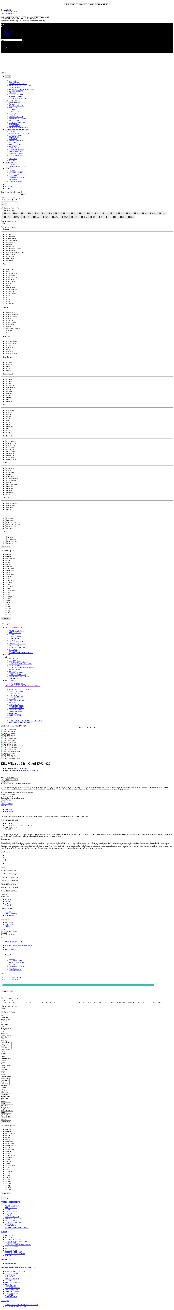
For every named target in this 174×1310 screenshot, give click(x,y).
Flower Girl (10, 246)
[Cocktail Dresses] (9, 1021)
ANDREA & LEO (15, 633)
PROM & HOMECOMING (14, 942)
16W (163, 213)
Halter (9, 470)
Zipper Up (10, 351)
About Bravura (9, 915)
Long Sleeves (11, 522)
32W (75, 217)
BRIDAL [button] (4, 1232)
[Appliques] (5, 1060)
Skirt (8, 295)
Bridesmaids (11, 236)
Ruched (9, 331)
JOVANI (12, 640)
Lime (8, 562)
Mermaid (10, 507)
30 (137, 213)
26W (46, 217)
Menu (3, 72)
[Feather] (4, 1073)
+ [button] (6, 629)
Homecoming (11, 250)
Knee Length (11, 451)
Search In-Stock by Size (11, 208)
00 (16, 213)
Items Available (10, 811)
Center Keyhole (12, 316)
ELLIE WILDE (14, 638)
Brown (9, 607)
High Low (10, 320)
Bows (9, 383)
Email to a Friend (6, 805)
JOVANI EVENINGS (16, 697)
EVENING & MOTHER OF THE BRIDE (19, 945)
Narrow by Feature (10, 227)
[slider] (156, 984)
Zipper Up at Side (12, 353)
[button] (8, 76)
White (9, 615)
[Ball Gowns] (6, 1025)
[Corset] (7, 1039)
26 (121, 213)
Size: (2, 777)
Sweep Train (11, 455)
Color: (3, 779)
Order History (9, 924)
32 (145, 213)
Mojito (9, 556)
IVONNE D (13, 695)
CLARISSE (13, 634)
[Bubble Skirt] (7, 1034)
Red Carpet (10, 258)
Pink (8, 584)
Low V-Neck (11, 476)
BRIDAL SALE (14, 678)
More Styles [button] (5, 1301)
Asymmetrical (11, 443)
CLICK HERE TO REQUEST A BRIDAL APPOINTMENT (87, 4)
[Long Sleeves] (7, 1109)
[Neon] (3, 1055)
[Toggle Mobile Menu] (1, 937)
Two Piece (10, 304)
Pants (8, 285)
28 (129, 213)
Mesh (8, 420)
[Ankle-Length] (5, 1078)
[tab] (89, 640)
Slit (8, 333)
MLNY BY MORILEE (16, 700)
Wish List (8, 29)
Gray (8, 611)
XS (94, 217)
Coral (8, 599)
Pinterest (7, 903)
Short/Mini (10, 453)
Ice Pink (9, 582)
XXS (85, 217)
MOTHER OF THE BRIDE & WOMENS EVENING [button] (19, 1267)
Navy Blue (10, 574)
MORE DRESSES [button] (7, 1259)
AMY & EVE (13, 658)
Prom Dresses (11, 254)
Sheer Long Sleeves (13, 524)
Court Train (10, 447)
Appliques (10, 379)
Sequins (9, 401)
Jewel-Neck (10, 474)
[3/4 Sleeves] (7, 1107)
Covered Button (12, 341)
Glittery (9, 362)
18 (90, 213)
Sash (8, 399)
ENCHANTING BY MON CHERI (20, 664)
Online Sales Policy (7, 804)
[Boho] (6, 1026)
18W (8, 217)
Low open (10, 347)
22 (106, 213)
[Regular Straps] (6, 1116)
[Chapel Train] (5, 1082)
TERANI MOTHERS (16, 711)
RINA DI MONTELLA (16, 706)
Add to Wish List (6, 800)
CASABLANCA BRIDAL (18, 662)
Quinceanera (11, 256)
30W (66, 217)
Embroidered (11, 387)
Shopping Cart (9, 33)
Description (8, 809)
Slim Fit (9, 509)
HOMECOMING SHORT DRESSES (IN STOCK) (25, 721)
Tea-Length (10, 457)
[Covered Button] (6, 1043)
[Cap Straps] (6, 1114)
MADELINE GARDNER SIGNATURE (22, 667)
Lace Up (9, 345)
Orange (9, 597)
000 (7, 213)
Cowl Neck (10, 468)
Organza (9, 422)
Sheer (8, 349)
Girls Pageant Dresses (14, 248)
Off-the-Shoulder (12, 478)
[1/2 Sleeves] (7, 1105)
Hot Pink (10, 586)
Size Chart (4, 802)
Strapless (9, 490)
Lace (8, 395)
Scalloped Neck (12, 484)
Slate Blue (10, 570)
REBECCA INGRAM (16, 673)
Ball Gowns (10, 269)
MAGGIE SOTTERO (16, 669)
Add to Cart (5, 781)
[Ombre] (3, 1057)
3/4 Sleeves (10, 520)
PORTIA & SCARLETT (17, 647)
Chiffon (9, 412)
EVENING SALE (15, 715)
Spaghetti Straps (12, 541)
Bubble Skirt (11, 312)
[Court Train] (5, 1084)
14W (154, 213)
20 (98, 213)
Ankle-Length (11, 441)
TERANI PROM (14, 651)
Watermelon (11, 590)
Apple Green (11, 558)
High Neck (10, 472)
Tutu (8, 302)
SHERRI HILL (14, 649)
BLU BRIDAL (14, 660)
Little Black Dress (12, 277)
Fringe (9, 393)
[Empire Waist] (6, 1098)
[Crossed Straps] (6, 1044)
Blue (8, 572)
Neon (8, 366)
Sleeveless (10, 528)
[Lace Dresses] (6, 1030)
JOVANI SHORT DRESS (17, 644)
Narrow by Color (9, 551)
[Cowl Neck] (6, 1087)
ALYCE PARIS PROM (16, 631)
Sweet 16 (10, 260)
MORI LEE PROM (15, 645)
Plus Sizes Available (13, 329)
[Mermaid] (6, 1100)
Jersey (9, 416)
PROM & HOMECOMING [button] (10, 1202)
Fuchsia (9, 588)
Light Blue (10, 568)
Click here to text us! (7, 14)
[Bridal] (9, 1016)
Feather (9, 389)
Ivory (8, 601)
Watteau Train (11, 459)
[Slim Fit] (6, 1102)
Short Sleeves (11, 526)
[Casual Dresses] (9, 1019)
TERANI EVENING (16, 709)
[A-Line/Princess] (6, 1096)
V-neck (9, 494)
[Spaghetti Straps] (6, 1118)
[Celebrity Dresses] (7, 1035)
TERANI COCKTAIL (16, 708)
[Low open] (6, 1048)
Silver (9, 613)
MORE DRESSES (11, 949)
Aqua (8, 564)
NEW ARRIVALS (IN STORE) (19, 722)
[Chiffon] (4, 1071)
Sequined (10, 426)
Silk (8, 428)
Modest (9, 283)
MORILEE (12, 671)
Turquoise (10, 566)
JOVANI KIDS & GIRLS (17, 684)
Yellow (9, 554)
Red (8, 594)
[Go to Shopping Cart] (1, 24)
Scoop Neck (11, 486)
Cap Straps (10, 537)
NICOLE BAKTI (14, 704)
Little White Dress (12, 279)
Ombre (9, 368)
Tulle (8, 432)
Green (9, 560)
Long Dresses (11, 281)
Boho (8, 271)
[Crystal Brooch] (5, 1066)
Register (7, 35)
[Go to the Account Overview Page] (1, 26)
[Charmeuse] (4, 1069)
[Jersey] (4, 1075)
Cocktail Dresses (12, 240)
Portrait (9, 482)
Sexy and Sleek (12, 289)
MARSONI (12, 699)
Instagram (8, 899)
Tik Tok (7, 901)
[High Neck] (6, 1091)
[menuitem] (89, 29)
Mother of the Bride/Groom (15, 252)
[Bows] (5, 1064)
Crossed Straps (11, 343)
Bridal (9, 234)
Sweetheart (10, 492)
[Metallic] (3, 1053)
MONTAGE (13, 702)
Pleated (9, 327)
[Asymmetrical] (5, 1080)
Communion (11, 242)
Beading (9, 381)
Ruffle (9, 397)
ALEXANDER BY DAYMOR (19, 690)
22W (27, 217)
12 (66, 213)
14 (74, 213)
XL (123, 217)
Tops (8, 300)
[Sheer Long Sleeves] (7, 1110)
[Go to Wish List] (3, 24)
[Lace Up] (6, 1046)
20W (18, 217)
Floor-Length (11, 449)
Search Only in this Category (12, 198)
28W (56, 217)
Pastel (9, 370)
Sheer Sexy (10, 291)
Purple (9, 576)
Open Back (10, 325)
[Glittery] (3, 1052)
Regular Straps (11, 539)
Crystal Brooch (12, 385)
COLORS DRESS (15, 636)
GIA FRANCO (14, 693)
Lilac (8, 578)
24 (114, 213)
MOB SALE (13, 713)
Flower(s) (10, 391)
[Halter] (6, 1089)
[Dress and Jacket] (6, 1028)
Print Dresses (11, 287)
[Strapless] (6, 1119)
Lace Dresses (11, 275)
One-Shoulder (11, 480)
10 (58, 213)
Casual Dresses (12, 238)
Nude (8, 603)
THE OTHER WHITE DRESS (19, 676)
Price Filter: (7, 200)
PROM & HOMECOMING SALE (21, 653)
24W (37, 217)
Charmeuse (10, 410)
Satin (8, 424)
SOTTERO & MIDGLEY (17, 675)
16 (82, 213)
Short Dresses (11, 293)
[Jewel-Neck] (6, 1093)
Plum (8, 592)
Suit (8, 298)
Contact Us (8, 912)
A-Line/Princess (12, 503)
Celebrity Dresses (12, 314)
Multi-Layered (11, 322)
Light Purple (11, 580)
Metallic (9, 364)
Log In (7, 36)
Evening (9, 244)
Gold (8, 605)
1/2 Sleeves (10, 518)
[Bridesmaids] (9, 1017)
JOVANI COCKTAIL (16, 642)
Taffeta (9, 430)
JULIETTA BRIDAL (16, 666)
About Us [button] (8, 955)
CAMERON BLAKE (16, 691)
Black (9, 609)
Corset (9, 318)
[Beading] (5, 1062)
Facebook (8, 905)
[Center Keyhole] (7, 1037)
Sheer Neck (10, 488)
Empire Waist (11, 505)
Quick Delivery (34, 770)
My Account (9, 31)
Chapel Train (11, 445)
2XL (131, 217)
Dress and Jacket (12, 273)
